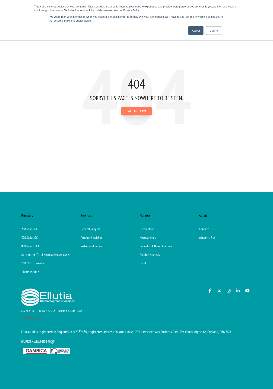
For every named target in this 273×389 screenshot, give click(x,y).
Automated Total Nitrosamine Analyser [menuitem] (45, 254)
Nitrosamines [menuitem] (148, 237)
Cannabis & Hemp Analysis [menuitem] (156, 246)
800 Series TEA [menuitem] (30, 246)
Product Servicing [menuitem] (91, 237)
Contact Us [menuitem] (206, 229)
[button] (210, 291)
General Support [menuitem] (90, 229)
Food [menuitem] (143, 263)
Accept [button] (196, 30)
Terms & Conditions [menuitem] (70, 311)
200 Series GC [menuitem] (29, 229)
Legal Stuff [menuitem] (28, 311)
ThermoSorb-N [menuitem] (30, 272)
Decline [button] (214, 30)
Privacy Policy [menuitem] (46, 311)
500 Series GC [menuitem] (29, 237)
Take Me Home (136, 110)
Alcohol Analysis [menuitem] (150, 254)
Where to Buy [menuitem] (207, 237)
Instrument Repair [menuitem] (91, 246)
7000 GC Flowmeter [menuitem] (33, 263)
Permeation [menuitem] (147, 229)
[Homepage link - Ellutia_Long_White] (48, 303)
